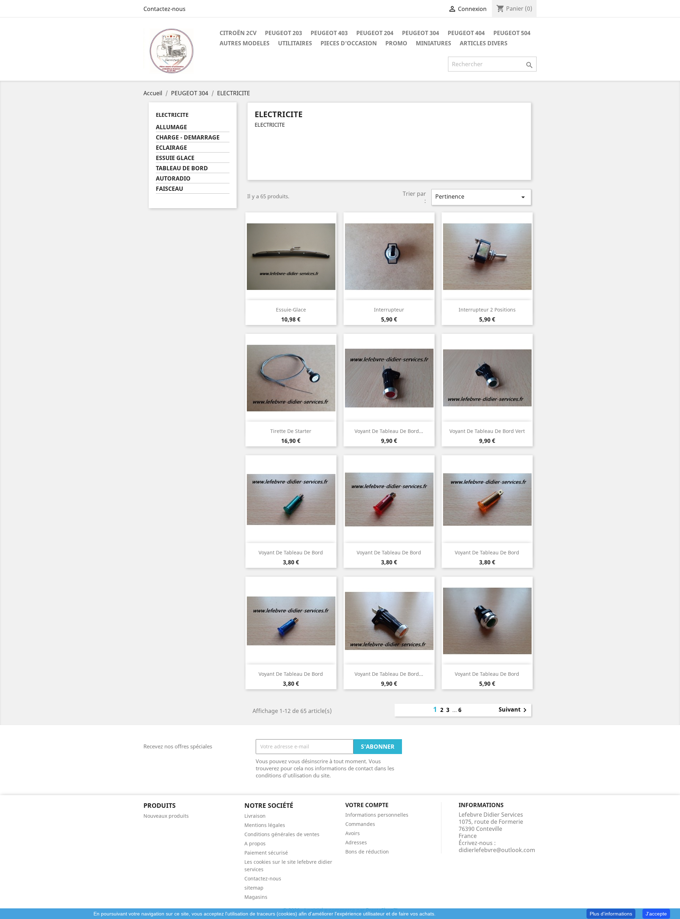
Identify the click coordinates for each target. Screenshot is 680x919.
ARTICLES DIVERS (484, 43)
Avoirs (352, 833)
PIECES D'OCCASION (349, 43)
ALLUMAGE (171, 127)
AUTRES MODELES (245, 43)
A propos (255, 843)
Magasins (255, 897)
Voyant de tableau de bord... (389, 431)
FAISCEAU (169, 189)
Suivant (514, 710)
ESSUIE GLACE (175, 158)
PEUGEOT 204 (374, 33)
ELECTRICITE (172, 114)
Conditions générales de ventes (281, 834)
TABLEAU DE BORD (182, 168)
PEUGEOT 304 (420, 33)
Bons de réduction (367, 851)
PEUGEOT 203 (283, 33)
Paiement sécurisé (266, 852)
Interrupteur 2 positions (487, 309)
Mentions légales (264, 825)
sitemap (254, 887)
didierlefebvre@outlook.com (497, 850)
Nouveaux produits (166, 815)
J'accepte (656, 914)
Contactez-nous (164, 9)
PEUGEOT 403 (329, 33)
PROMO (396, 43)
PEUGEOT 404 (466, 33)
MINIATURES (433, 43)
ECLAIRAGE (171, 148)
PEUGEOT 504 (512, 33)
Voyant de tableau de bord (291, 552)
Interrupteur (389, 309)
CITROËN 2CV (238, 33)
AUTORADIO (173, 178)
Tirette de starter (290, 431)
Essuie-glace (291, 309)
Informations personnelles (376, 814)
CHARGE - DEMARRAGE (188, 137)
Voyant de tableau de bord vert (487, 431)
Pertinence (481, 197)
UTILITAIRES (295, 43)
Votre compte (367, 805)
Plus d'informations (611, 914)
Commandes (360, 824)
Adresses (356, 842)
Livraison (255, 815)
